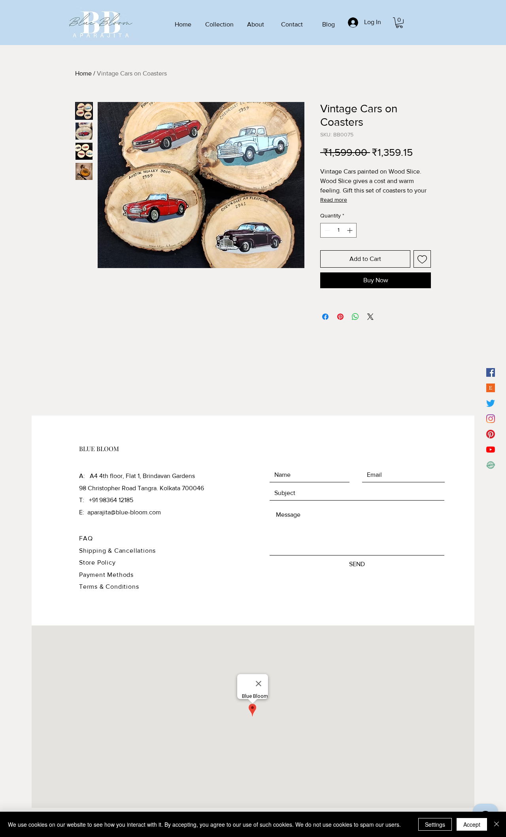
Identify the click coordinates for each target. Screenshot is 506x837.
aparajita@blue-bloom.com (124, 512)
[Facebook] (490, 372)
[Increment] (350, 230)
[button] (399, 22)
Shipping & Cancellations (117, 550)
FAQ (86, 538)
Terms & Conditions (109, 586)
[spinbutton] (338, 230)
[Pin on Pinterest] (340, 316)
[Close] (496, 824)
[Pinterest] (490, 434)
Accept (471, 824)
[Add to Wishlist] (422, 259)
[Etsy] (490, 388)
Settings (435, 824)
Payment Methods (106, 574)
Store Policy (97, 562)
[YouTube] (490, 449)
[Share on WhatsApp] (355, 316)
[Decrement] (326, 230)
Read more (333, 199)
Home (83, 73)
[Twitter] (490, 403)
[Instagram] (490, 418)
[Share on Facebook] (325, 316)
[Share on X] (370, 316)
